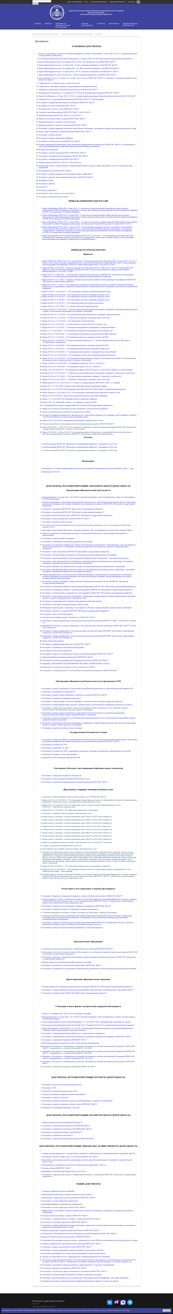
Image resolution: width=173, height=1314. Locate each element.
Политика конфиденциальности (43, 1306)
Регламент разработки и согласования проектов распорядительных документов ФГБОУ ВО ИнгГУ (78, 424)
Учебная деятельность (117, 2)
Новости (48, 23)
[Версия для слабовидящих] (138, 2)
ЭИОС (86, 2)
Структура (101, 23)
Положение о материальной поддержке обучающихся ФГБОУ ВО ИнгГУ (69, 1066)
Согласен (166, 1310)
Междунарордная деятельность (130, 24)
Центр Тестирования (74, 2)
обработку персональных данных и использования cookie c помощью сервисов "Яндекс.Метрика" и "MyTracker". (89, 1310)
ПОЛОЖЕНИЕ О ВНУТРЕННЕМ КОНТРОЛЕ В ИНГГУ (57, 193)
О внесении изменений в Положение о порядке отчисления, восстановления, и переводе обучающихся (79, 912)
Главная (37, 23)
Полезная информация (98, 2)
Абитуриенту (114, 23)
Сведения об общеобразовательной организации (77, 34)
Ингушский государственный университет (45, 34)
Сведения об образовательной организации (62, 25)
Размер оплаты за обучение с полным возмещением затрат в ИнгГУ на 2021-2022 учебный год (76, 826)
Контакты (131, 2)
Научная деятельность (87, 24)
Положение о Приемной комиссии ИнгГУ (54, 197)
